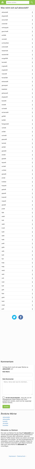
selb (3, 251)
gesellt (4, 205)
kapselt (4, 197)
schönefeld (5, 43)
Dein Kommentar (8, 379)
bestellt (4, 101)
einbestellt (5, 81)
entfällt (4, 35)
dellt (3, 235)
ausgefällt (5, 58)
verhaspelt (5, 27)
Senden (6, 406)
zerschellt (5, 20)
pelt (3, 309)
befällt (4, 120)
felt (3, 259)
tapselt (4, 162)
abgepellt (5, 97)
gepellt (4, 193)
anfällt (4, 131)
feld (3, 293)
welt (3, 274)
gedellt (4, 158)
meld (3, 305)
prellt (3, 208)
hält (3, 220)
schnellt (4, 135)
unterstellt (5, 47)
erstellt (4, 104)
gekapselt (5, 93)
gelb (3, 247)
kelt (3, 286)
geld (3, 297)
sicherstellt (5, 112)
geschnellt (5, 31)
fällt (3, 212)
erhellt (4, 155)
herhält (4, 143)
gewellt (4, 174)
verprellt (4, 74)
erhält (3, 178)
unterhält (4, 23)
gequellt (4, 139)
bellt (3, 232)
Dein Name (6, 371)
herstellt (4, 62)
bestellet (5, 425)
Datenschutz (21, 456)
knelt (3, 228)
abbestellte (6, 419)
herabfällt (5, 77)
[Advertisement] (17, 341)
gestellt (4, 151)
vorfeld (4, 170)
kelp (3, 262)
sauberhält (5, 54)
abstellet (5, 423)
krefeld (4, 182)
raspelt (4, 201)
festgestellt (5, 124)
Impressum (12, 456)
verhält (4, 128)
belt (3, 255)
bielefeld (4, 89)
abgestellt (5, 16)
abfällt (4, 147)
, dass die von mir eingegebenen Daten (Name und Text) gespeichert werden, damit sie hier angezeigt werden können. (17, 400)
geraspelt (5, 85)
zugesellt (4, 66)
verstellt (4, 39)
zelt (3, 278)
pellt (3, 243)
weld (3, 270)
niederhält (5, 50)
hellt (3, 239)
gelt (3, 289)
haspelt (4, 185)
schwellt (4, 108)
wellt (3, 224)
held (3, 301)
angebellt (5, 70)
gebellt (4, 189)
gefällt (4, 116)
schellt (4, 166)
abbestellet (6, 417)
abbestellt (5, 12)
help (3, 266)
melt (3, 282)
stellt (3, 216)
